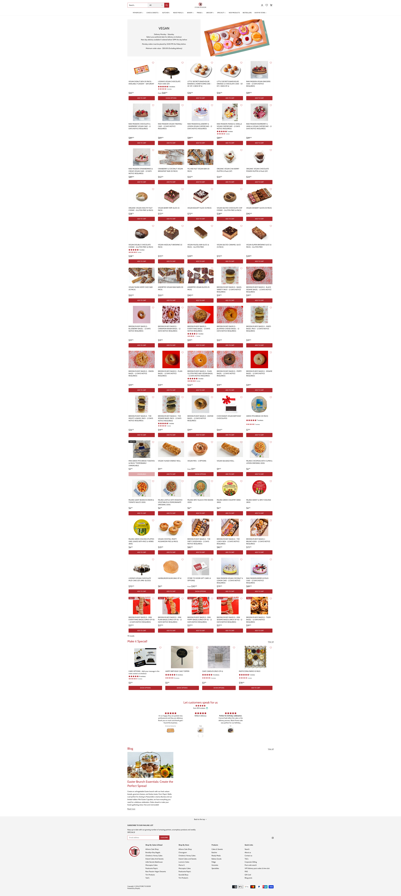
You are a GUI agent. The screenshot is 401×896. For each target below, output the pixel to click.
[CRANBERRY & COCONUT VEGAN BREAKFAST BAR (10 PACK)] (171, 157)
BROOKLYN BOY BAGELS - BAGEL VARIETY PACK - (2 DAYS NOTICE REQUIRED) (229, 289)
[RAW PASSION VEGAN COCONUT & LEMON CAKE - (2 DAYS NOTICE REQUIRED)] (230, 566)
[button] (198, 735)
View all (271, 642)
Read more (131, 809)
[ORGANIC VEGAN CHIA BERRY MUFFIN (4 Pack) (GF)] (230, 157)
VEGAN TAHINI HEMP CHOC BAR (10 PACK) (141, 288)
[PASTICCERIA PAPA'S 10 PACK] (255, 657)
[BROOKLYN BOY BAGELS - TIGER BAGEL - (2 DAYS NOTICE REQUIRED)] (259, 605)
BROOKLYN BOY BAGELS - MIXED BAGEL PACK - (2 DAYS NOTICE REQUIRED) (258, 328)
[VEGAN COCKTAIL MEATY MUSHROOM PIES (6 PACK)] (171, 527)
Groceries (215, 865)
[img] (200, 706)
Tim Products (150, 875)
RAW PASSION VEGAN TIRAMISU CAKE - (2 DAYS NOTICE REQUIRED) (170, 126)
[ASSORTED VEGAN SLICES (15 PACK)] (200, 275)
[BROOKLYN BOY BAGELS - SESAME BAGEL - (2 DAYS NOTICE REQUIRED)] (259, 359)
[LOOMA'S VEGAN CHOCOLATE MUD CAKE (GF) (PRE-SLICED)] (142, 566)
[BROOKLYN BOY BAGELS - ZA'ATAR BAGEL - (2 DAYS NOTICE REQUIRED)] (200, 404)
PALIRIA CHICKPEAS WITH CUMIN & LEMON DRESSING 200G (259, 462)
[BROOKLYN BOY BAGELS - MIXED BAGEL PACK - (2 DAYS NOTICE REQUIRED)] (259, 314)
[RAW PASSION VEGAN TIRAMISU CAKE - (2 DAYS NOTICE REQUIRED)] (171, 112)
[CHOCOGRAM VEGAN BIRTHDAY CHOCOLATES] (230, 404)
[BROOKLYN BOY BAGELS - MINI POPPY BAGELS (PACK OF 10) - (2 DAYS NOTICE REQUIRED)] (200, 605)
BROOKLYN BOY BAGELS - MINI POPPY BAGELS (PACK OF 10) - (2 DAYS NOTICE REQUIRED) (199, 619)
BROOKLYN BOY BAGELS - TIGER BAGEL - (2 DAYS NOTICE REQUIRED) (258, 619)
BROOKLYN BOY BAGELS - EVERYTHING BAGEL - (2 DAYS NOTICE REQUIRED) (198, 328)
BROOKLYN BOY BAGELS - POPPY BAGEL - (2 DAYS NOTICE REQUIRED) (229, 373)
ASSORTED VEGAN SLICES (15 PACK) (198, 288)
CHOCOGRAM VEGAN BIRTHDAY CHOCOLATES (229, 417)
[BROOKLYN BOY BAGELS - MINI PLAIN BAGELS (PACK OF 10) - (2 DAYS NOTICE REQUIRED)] (171, 605)
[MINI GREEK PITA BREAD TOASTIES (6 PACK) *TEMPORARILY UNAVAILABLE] (142, 449)
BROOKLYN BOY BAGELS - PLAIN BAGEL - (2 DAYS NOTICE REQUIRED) (170, 373)
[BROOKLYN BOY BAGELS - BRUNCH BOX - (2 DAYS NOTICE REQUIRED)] (259, 527)
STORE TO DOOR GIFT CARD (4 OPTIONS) (199, 579)
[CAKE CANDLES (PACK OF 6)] (219, 657)
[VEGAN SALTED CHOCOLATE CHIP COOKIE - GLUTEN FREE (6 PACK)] (230, 196)
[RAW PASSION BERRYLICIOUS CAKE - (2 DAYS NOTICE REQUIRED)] (259, 566)
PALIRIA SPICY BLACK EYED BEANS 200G (200, 501)
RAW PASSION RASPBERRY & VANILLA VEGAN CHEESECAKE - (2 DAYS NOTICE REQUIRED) (259, 126)
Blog (130, 748)
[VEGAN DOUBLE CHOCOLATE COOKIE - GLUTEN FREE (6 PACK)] (142, 233)
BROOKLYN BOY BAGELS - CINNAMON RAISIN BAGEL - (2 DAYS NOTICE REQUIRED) (169, 328)
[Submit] (166, 5)
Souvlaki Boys (183, 875)
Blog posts (248, 878)
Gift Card (248, 875)
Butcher (214, 852)
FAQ (246, 871)
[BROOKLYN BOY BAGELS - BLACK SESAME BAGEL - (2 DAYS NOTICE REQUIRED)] (259, 275)
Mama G (182, 865)
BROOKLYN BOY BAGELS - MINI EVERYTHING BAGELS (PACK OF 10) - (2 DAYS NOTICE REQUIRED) (142, 619)
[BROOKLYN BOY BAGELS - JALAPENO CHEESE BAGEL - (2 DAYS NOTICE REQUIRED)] (230, 314)
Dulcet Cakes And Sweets (154, 859)
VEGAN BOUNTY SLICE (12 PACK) (199, 208)
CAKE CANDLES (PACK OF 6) (212, 671)
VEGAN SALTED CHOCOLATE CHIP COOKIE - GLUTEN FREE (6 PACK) (229, 209)
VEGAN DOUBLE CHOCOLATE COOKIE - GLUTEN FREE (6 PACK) (141, 246)
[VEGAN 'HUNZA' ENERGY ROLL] (171, 449)
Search (247, 849)
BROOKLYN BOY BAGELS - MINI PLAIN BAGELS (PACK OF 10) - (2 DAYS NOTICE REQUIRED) (170, 619)
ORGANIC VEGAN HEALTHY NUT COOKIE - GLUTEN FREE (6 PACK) (141, 209)
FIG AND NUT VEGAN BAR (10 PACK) (198, 170)
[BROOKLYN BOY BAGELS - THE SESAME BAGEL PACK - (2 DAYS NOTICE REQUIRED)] (171, 404)
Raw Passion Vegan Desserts (155, 871)
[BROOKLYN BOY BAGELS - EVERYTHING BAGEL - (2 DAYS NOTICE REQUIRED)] (200, 314)
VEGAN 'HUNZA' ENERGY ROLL (169, 461)
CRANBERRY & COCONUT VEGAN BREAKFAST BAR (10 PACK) (170, 170)
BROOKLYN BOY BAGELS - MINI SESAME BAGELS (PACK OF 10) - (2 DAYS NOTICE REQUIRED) (229, 619)
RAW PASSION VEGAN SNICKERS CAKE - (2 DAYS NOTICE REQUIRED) (258, 83)
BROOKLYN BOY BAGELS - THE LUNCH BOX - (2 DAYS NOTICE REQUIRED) (228, 541)
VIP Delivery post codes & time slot (257, 868)
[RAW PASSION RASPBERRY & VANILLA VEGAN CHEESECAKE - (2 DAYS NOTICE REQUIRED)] (259, 112)
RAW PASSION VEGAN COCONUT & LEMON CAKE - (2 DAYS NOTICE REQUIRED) (230, 580)
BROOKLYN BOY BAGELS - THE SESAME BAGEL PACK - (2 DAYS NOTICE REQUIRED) (169, 418)
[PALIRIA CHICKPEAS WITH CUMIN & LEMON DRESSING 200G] (259, 449)
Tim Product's (183, 878)
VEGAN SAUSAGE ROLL (225, 461)
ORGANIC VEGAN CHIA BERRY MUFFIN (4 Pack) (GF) (228, 170)
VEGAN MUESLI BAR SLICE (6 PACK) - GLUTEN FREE (198, 246)
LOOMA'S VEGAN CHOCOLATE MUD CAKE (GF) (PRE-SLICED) (140, 579)
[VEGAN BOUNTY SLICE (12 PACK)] (200, 196)
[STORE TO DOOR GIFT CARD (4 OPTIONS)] (200, 566)
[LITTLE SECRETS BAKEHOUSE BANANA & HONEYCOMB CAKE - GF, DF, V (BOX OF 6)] (200, 69)
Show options (171, 98)
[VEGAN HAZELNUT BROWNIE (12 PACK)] (171, 233)
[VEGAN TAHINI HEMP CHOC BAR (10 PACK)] (142, 275)
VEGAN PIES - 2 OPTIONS (196, 461)
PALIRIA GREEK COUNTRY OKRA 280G (229, 501)
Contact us (248, 856)
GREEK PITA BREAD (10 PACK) (257, 416)
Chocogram (183, 852)
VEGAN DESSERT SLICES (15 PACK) (259, 208)
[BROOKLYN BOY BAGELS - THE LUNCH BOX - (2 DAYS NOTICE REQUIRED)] (230, 527)
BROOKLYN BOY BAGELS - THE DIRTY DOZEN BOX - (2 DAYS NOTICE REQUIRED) (198, 541)
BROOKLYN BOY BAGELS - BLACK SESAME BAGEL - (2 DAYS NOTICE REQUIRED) (258, 289)
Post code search (251, 865)
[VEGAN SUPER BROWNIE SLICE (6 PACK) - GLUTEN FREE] (259, 233)
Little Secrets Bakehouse (154, 862)
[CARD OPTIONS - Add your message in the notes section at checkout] (145, 657)
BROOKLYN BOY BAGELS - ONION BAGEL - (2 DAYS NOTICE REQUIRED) (141, 373)
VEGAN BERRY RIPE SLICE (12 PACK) (168, 209)
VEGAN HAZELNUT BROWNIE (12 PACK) (170, 246)
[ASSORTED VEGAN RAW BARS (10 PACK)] (171, 275)
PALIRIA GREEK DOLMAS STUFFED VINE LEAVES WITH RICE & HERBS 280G (141, 541)
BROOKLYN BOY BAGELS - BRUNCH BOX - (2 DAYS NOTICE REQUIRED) (258, 541)
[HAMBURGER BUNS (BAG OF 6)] (171, 566)
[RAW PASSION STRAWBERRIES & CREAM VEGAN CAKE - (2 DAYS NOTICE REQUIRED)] (142, 157)
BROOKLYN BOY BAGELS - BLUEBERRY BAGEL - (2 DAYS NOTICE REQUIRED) (139, 328)
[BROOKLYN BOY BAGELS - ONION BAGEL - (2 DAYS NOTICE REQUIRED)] (142, 359)
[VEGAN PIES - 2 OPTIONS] (200, 449)
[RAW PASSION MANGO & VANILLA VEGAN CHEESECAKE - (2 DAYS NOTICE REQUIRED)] (230, 112)
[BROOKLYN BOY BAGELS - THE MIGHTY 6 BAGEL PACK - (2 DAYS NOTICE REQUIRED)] (142, 404)
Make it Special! (137, 641)
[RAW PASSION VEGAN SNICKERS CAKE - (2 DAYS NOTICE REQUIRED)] (259, 69)
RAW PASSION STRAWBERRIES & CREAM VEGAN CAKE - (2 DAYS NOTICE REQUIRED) (141, 171)
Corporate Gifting (251, 862)
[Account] (262, 5)
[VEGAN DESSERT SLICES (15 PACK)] (259, 196)
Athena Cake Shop (152, 849)
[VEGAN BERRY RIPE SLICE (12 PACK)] (171, 196)
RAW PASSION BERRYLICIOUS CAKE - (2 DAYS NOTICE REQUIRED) (257, 580)
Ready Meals (216, 856)
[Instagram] (273, 838)
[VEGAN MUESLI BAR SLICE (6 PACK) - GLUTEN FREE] (200, 233)
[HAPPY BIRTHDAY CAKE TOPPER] (182, 657)
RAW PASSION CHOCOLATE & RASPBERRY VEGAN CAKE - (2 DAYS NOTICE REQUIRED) (140, 126)
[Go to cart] (271, 5)
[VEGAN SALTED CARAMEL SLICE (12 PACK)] (230, 233)
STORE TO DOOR (145, 886)
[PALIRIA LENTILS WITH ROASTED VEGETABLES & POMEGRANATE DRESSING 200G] (171, 488)
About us (248, 852)
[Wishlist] (266, 5)
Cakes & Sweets (217, 849)
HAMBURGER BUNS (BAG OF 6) (169, 578)
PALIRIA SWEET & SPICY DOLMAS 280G (258, 501)
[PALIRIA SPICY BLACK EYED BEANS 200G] (200, 488)
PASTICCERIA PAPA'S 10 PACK (249, 671)
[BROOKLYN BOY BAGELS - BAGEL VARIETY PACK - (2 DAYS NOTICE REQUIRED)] (230, 275)
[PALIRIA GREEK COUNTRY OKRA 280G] (230, 488)
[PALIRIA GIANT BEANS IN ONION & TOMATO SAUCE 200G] (142, 488)
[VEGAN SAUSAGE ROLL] (230, 449)
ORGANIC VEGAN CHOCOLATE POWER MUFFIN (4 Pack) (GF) (257, 170)
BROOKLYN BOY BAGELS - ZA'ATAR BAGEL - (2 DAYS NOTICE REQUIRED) (200, 418)
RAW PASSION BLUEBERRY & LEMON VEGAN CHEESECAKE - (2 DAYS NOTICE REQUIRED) (199, 126)
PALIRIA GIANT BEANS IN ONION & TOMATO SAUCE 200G (141, 501)
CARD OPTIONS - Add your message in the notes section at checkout (144, 672)
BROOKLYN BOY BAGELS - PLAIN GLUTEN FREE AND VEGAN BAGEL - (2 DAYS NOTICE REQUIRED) (200, 373)
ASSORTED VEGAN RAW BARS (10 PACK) (170, 288)
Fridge (214, 862)
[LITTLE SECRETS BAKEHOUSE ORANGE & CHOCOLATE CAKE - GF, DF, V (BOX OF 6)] (230, 69)
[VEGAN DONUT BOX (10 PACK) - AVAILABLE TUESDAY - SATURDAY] (142, 69)
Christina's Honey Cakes (153, 856)
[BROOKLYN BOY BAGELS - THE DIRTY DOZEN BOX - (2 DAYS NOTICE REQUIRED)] (200, 527)
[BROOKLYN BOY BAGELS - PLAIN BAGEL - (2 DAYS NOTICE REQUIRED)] (171, 359)
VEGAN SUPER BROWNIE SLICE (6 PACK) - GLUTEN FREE (258, 246)
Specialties (215, 868)
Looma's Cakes (184, 862)
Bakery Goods (216, 859)
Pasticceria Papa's (151, 868)
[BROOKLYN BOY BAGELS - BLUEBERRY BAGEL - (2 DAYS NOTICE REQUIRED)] (142, 314)
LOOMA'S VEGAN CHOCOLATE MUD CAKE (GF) (169, 82)
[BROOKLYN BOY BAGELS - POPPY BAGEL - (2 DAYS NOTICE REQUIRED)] (230, 359)
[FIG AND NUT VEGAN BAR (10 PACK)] (200, 157)
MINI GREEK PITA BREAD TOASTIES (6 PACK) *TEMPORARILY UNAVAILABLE (142, 463)
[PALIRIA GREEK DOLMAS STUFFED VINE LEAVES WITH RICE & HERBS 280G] (142, 527)
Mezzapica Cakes (151, 865)
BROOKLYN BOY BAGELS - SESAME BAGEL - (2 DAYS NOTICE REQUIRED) (259, 373)
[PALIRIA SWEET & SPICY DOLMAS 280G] (259, 487)
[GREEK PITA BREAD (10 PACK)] (259, 404)
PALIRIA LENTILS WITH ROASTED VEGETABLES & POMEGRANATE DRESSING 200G (170, 502)
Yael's (147, 878)
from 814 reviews (199, 708)
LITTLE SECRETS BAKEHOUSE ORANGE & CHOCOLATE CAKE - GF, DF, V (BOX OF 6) (230, 83)
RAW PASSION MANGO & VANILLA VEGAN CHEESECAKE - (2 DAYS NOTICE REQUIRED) (229, 126)
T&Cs (246, 859)
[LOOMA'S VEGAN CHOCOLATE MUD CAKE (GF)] (171, 69)
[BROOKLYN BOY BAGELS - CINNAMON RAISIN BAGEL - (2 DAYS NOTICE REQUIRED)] (171, 314)
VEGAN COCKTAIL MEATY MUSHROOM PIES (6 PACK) (168, 540)
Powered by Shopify (133, 888)
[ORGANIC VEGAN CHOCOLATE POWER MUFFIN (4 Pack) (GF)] (259, 157)
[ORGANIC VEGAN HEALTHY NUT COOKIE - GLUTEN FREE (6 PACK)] (142, 196)
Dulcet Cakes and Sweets (187, 859)
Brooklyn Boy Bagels (152, 852)
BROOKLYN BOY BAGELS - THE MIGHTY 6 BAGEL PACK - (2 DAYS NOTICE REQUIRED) (141, 418)
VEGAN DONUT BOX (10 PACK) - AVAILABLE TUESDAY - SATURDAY (141, 82)
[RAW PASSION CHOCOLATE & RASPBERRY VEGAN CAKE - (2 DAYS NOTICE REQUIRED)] (142, 112)
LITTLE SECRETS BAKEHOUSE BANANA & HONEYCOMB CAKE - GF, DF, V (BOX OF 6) (199, 83)
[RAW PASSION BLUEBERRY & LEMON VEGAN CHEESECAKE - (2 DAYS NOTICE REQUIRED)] (200, 112)
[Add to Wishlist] (153, 62)
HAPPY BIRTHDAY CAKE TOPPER (177, 671)
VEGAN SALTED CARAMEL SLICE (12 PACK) (229, 246)
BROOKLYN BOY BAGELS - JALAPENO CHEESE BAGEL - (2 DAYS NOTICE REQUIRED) (228, 328)
